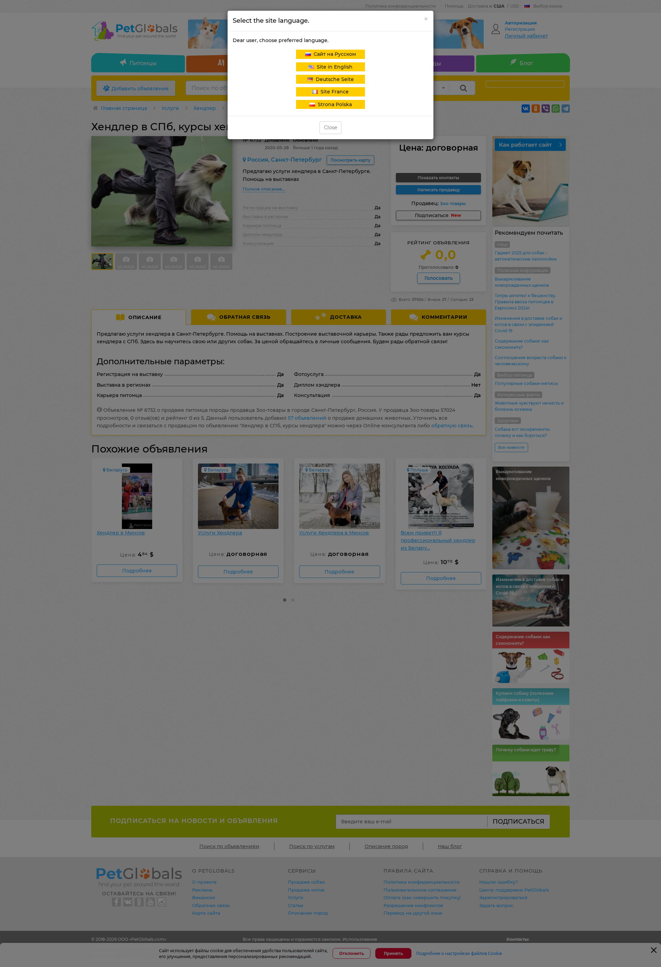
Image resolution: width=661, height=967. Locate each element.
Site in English (333, 67)
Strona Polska (333, 104)
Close (330, 127)
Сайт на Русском (333, 54)
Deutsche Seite (333, 79)
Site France (333, 92)
